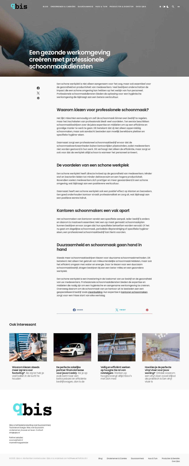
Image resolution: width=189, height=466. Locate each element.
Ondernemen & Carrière (117, 458)
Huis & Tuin (152, 458)
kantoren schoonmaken (134, 292)
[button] (164, 7)
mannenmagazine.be (18, 442)
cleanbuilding (95, 292)
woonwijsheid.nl (16, 440)
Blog (100, 458)
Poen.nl (73, 458)
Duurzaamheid (137, 458)
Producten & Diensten (171, 458)
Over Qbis (176, 461)
